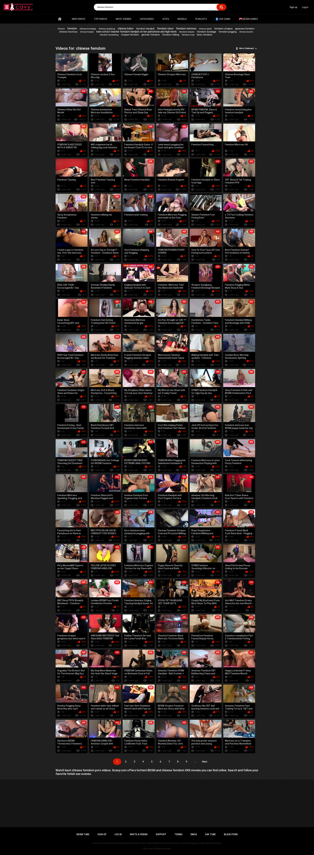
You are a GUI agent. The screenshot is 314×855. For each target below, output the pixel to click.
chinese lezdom (246, 32)
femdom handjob (145, 28)
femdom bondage (206, 31)
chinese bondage (87, 28)
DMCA (194, 834)
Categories (147, 19)
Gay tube (210, 834)
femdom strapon (223, 28)
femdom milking (170, 34)
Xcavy (151, 848)
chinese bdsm (125, 28)
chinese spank (205, 29)
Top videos (100, 19)
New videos (78, 19)
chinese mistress (68, 31)
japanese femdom (244, 28)
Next (204, 761)
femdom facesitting (109, 35)
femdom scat (188, 35)
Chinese (61, 29)
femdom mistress (186, 28)
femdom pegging (228, 31)
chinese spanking (106, 28)
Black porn (231, 834)
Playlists (201, 19)
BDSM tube (83, 834)
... (195, 761)
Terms (178, 834)
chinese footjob (87, 32)
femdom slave (165, 28)
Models (182, 19)
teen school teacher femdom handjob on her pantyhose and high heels (136, 31)
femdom (72, 28)
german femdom (150, 34)
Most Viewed (123, 19)
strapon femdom (130, 34)
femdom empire (186, 32)
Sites (165, 19)
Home (60, 19)
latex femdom (204, 34)
